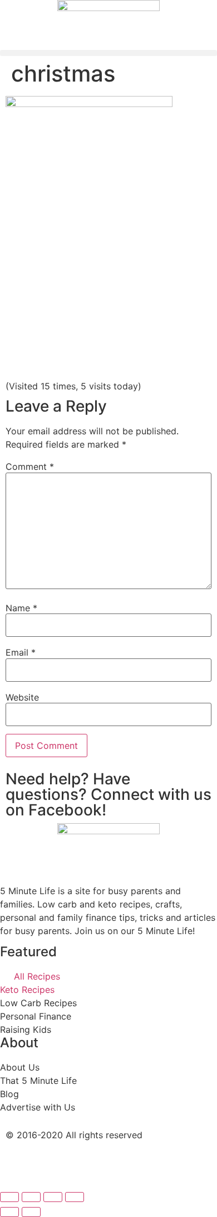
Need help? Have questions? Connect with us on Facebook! (108, 794)
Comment (30, 466)
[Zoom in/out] (74, 1197)
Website (22, 697)
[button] (108, 53)
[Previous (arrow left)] (9, 1212)
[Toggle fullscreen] (52, 1197)
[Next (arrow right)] (31, 1212)
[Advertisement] (108, 299)
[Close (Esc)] (9, 1197)
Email (21, 652)
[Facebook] (19, 1164)
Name (21, 608)
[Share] (31, 1197)
